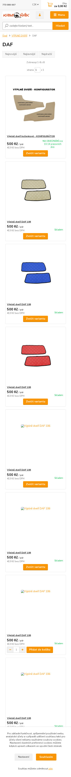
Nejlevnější (29, 54)
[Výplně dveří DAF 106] (35, 190)
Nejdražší (47, 54)
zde (50, 768)
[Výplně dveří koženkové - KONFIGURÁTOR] (35, 105)
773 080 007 (9, 4)
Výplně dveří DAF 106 (19, 221)
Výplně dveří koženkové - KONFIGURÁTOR (31, 136)
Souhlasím (46, 757)
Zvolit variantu (35, 153)
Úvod (4, 35)
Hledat (60, 26)
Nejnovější (11, 54)
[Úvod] (16, 15)
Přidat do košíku (39, 649)
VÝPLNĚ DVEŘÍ (19, 35)
